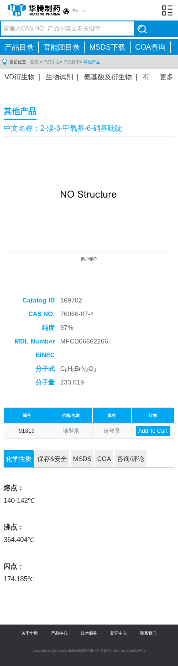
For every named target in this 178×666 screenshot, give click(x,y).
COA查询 (150, 47)
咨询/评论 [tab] (130, 458)
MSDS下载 (107, 47)
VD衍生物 (20, 77)
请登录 (71, 431)
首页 (34, 62)
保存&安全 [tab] (52, 458)
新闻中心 (118, 633)
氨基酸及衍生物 (108, 77)
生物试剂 (59, 77)
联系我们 (148, 633)
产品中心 (51, 62)
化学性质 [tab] (18, 458)
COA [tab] (104, 458)
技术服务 (89, 633)
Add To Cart (153, 431)
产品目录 (19, 47)
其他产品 (92, 62)
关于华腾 (29, 633)
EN (76, 11)
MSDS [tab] (82, 458)
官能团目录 (61, 47)
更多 (166, 77)
